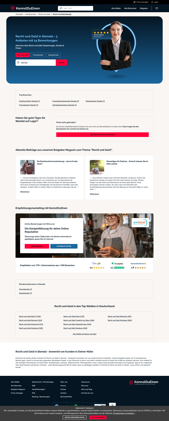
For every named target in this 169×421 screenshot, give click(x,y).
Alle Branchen (130, 8)
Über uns (63, 382)
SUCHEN (61, 62)
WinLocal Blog (86, 389)
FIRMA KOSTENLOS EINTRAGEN (104, 134)
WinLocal (84, 386)
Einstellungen (48, 382)
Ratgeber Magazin (18, 389)
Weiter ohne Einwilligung (74, 417)
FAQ (33, 393)
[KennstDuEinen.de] (25, 8)
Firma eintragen (17, 393)
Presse (63, 386)
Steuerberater (25, 293)
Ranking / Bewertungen (41, 397)
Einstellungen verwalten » (124, 413)
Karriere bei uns (87, 393)
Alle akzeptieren (98, 417)
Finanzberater (25, 289)
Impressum (85, 382)
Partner (63, 389)
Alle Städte (116, 8)
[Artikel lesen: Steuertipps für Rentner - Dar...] (97, 167)
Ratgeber (144, 8)
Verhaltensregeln (38, 389)
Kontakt (63, 393)
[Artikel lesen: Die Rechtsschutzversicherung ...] (27, 167)
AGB (33, 386)
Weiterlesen (24, 192)
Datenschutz (37, 382)
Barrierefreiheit (66, 397)
